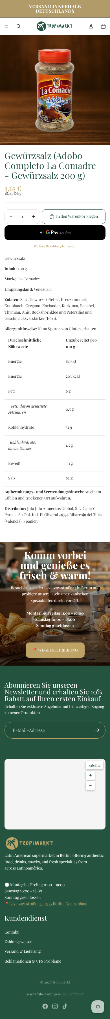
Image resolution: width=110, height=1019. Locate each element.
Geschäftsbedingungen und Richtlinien (55, 994)
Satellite (94, 765)
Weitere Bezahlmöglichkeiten (55, 246)
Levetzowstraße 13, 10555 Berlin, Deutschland (48, 903)
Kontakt (12, 932)
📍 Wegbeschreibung (55, 650)
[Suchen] (18, 26)
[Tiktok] (64, 1006)
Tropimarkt (61, 982)
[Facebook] (45, 1006)
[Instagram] (55, 1006)
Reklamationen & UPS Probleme (33, 961)
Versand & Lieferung (23, 951)
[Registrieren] (97, 730)
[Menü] (6, 26)
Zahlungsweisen (18, 941)
